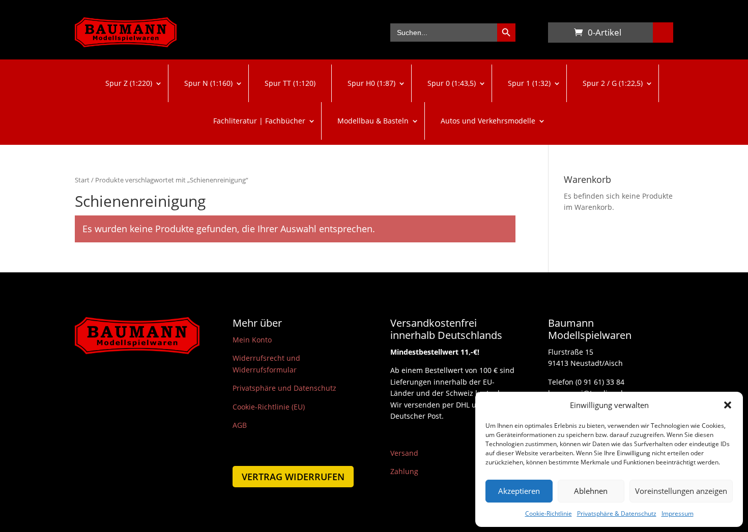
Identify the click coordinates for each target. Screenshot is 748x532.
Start (82, 179)
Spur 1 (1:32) (529, 83)
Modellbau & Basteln (373, 121)
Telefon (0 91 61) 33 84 (586, 382)
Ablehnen (591, 491)
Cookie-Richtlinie (548, 513)
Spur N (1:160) (208, 83)
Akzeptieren (519, 491)
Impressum (677, 513)
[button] (728, 405)
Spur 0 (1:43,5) (451, 83)
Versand (404, 453)
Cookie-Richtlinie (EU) (269, 407)
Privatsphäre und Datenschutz (284, 388)
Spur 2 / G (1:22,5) (613, 83)
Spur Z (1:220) (128, 83)
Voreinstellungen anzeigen (681, 491)
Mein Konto (252, 340)
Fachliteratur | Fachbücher (259, 121)
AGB (240, 425)
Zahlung (404, 471)
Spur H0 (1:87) (371, 83)
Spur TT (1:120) (290, 83)
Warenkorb (558, 34)
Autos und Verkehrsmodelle (488, 121)
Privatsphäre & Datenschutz (616, 513)
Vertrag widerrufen (293, 477)
